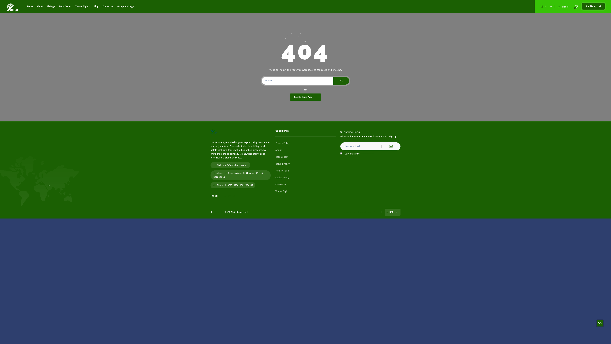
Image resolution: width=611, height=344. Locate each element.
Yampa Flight (281, 191)
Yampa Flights (83, 6)
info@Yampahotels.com (234, 165)
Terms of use (349, 212)
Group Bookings (125, 6)
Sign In (565, 7)
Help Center (65, 6)
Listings (51, 6)
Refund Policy (282, 164)
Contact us (108, 6)
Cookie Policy (282, 177)
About (40, 6)
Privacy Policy (282, 143)
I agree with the (359, 153)
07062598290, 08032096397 (239, 185)
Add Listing (591, 6)
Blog (96, 6)
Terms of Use (282, 170)
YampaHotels (219, 212)
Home (30, 6)
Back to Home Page (303, 97)
